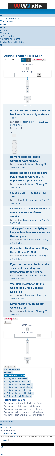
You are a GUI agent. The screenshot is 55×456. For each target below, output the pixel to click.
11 (15, 145)
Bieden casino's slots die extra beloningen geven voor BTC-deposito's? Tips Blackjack (28, 176)
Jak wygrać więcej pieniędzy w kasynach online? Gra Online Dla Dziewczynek (30, 232)
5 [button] (27, 91)
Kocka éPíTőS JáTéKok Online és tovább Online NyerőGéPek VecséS (30, 212)
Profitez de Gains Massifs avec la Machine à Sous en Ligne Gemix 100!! (30, 114)
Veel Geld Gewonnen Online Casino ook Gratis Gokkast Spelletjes (27, 287)
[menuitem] (10, 18)
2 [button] (27, 81)
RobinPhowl (28, 121)
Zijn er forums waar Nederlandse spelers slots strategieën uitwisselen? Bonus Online (30, 268)
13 (15, 152)
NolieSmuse (28, 164)
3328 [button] (27, 98)
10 (15, 142)
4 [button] (27, 88)
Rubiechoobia (29, 200)
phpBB (15, 436)
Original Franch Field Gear (23, 56)
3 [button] (27, 84)
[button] (27, 68)
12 (15, 148)
